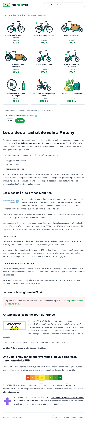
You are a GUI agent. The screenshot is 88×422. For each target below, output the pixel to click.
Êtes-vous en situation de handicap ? (19, 116)
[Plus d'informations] (36, 116)
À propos (6, 417)
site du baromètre (10, 392)
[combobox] (66, 5)
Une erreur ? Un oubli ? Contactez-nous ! (68, 417)
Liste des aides (17, 417)
